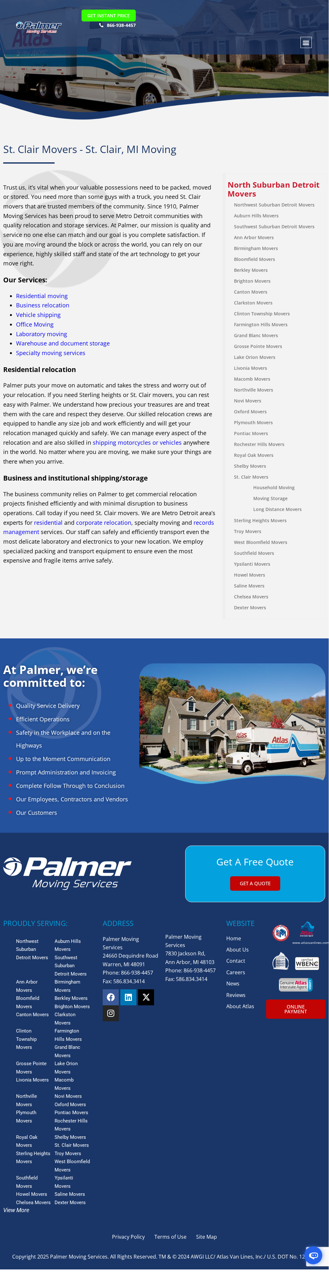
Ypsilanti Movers (252, 564)
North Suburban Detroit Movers (273, 189)
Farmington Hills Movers (261, 324)
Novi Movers (247, 401)
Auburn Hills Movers (256, 216)
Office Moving (35, 324)
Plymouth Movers (253, 422)
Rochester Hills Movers (259, 444)
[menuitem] (275, 189)
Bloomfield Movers (254, 259)
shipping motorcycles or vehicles (137, 442)
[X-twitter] (146, 997)
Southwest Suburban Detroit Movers (274, 226)
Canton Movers (250, 292)
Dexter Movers (250, 607)
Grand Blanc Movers (256, 335)
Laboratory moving (41, 334)
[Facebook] (111, 997)
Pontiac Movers (251, 433)
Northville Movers (253, 390)
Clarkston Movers (253, 303)
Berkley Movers (251, 270)
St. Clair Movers (251, 477)
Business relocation (42, 305)
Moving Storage (270, 498)
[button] (306, 42)
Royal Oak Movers (253, 455)
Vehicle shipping (38, 315)
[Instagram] (111, 1013)
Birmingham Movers (256, 248)
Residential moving (42, 296)
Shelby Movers (250, 466)
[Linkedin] (128, 997)
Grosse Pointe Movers (258, 346)
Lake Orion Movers (254, 357)
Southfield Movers (254, 553)
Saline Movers (249, 586)
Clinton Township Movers (262, 314)
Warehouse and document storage (63, 343)
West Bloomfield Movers (260, 542)
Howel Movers (249, 575)
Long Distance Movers (277, 509)
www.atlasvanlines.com (310, 942)
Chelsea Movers (251, 597)
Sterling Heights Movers (260, 520)
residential (48, 522)
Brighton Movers (252, 281)
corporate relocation (103, 522)
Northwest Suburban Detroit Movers (274, 205)
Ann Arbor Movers (254, 237)
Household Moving (274, 487)
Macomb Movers (252, 379)
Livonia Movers (250, 368)
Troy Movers (247, 531)
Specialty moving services (50, 353)
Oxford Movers (250, 412)
